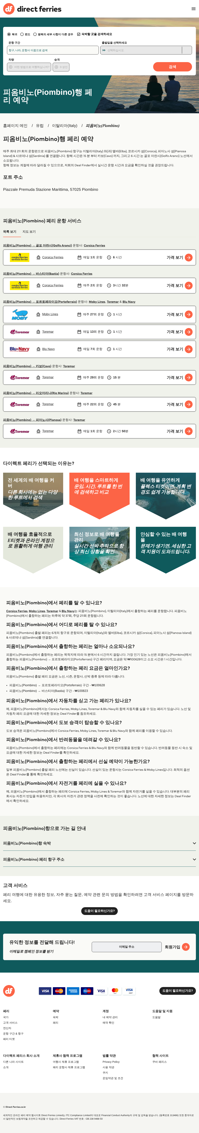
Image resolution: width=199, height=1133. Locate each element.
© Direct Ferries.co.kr (14, 1107)
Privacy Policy (111, 1061)
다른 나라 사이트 (13, 1061)
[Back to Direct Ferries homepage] (32, 9)
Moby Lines (97, 301)
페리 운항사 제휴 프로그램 (69, 1067)
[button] (99, 843)
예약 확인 (108, 1022)
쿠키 (105, 1072)
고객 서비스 (10, 1022)
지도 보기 (29, 231)
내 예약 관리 (110, 1017)
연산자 (7, 1028)
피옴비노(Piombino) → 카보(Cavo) (27, 366)
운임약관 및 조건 (113, 1078)
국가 (6, 1017)
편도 (27, 34)
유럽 (40, 126)
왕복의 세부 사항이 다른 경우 (55, 34)
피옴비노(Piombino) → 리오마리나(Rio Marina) (36, 393)
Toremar (113, 301)
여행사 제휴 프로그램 (66, 1061)
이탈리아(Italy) (64, 126)
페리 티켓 (9, 1039)
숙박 (55, 1017)
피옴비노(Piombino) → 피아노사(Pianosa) (32, 420)
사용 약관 (108, 1067)
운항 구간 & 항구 (13, 1033)
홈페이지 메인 (15, 126)
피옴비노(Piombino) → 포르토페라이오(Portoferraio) (40, 301)
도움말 (156, 1017)
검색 (172, 67)
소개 (6, 1067)
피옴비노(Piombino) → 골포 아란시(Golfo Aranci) (37, 245)
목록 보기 (9, 231)
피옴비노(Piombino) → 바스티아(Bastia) (31, 273)
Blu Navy (128, 301)
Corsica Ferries (94, 245)
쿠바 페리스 (159, 1061)
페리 (55, 1022)
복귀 (14, 34)
